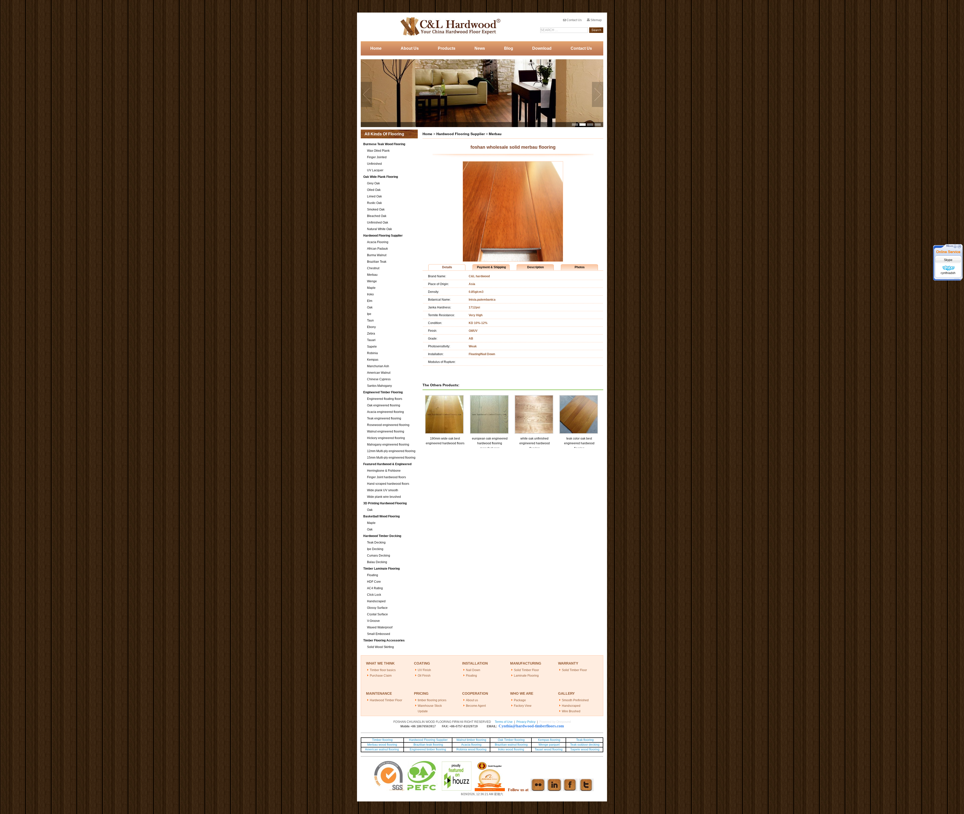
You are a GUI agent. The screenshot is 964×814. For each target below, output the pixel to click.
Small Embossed (378, 634)
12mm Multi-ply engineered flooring (391, 451)
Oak (370, 307)
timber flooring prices (432, 700)
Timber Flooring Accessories (384, 640)
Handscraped (376, 601)
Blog (508, 48)
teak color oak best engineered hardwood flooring (579, 443)
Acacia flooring (471, 744)
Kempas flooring (548, 740)
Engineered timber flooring (428, 749)
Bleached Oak (376, 216)
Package (520, 700)
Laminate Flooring (526, 675)
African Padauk (377, 248)
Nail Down (473, 670)
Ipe (369, 314)
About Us (410, 48)
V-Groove (373, 621)
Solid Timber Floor (526, 670)
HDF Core (374, 581)
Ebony (371, 327)
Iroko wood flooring (511, 749)
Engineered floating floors (384, 399)
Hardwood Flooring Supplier (383, 235)
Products (446, 48)
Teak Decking (376, 542)
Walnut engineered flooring (385, 431)
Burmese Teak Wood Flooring (384, 144)
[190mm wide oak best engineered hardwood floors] (444, 397)
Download (542, 48)
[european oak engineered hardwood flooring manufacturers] (489, 397)
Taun (370, 320)
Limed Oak (374, 196)
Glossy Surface (377, 608)
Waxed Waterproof (379, 627)
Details (447, 267)
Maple (371, 288)
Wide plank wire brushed (384, 497)
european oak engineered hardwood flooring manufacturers (490, 443)
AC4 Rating (375, 588)
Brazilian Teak (376, 261)
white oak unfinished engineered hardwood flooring (534, 443)
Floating (372, 575)
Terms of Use (504, 722)
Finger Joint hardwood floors (386, 477)
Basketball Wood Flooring (381, 516)
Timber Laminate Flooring (381, 568)
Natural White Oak (379, 229)
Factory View (522, 706)
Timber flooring (382, 740)
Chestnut (373, 268)
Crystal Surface (377, 614)
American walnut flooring (382, 749)
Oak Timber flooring (511, 740)
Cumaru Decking (378, 555)
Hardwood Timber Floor (386, 700)
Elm (369, 301)
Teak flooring (585, 740)
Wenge (372, 281)
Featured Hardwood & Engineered (387, 464)
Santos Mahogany (379, 386)
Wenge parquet (549, 744)
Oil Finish (424, 675)
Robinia (372, 353)
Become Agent (476, 706)
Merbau (372, 275)
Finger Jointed (377, 157)
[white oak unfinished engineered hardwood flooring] (534, 397)
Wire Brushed (571, 711)
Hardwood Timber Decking (382, 536)
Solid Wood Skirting (380, 647)
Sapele (372, 346)
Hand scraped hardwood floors (388, 483)
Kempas (372, 359)
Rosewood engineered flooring (388, 425)
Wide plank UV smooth (382, 490)
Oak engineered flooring (383, 405)
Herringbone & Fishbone (384, 470)
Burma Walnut (376, 255)
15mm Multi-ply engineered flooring (391, 457)
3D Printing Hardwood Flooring (385, 503)
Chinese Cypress (379, 379)
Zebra (371, 333)
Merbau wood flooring (382, 744)
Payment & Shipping (491, 267)
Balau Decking (377, 562)
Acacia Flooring (377, 242)
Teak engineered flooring (384, 418)
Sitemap (596, 20)
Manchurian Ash (378, 366)
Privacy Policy (525, 722)
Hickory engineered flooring (386, 438)
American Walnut (378, 372)
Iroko (370, 294)
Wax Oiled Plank (378, 150)
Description (535, 267)
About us (472, 700)
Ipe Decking (375, 549)
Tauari (371, 340)
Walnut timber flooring (471, 740)
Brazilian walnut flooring (511, 744)
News (479, 48)
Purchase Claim (381, 675)
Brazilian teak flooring (428, 744)
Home (376, 48)
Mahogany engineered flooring (388, 444)
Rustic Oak (374, 203)
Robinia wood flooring (471, 749)
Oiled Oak (374, 190)
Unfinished (374, 164)
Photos (580, 267)
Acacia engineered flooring (385, 412)
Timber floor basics (383, 670)
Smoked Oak (376, 209)
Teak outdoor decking (584, 744)
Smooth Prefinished (575, 700)
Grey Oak (373, 183)
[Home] (449, 27)
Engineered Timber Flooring (383, 392)
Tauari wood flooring (549, 749)
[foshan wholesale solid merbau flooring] (513, 260)
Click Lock (374, 594)
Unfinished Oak (377, 222)
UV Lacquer (375, 170)
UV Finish (424, 670)
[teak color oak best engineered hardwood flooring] (578, 397)
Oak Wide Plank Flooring (380, 177)
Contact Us (574, 20)
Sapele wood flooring (584, 749)
